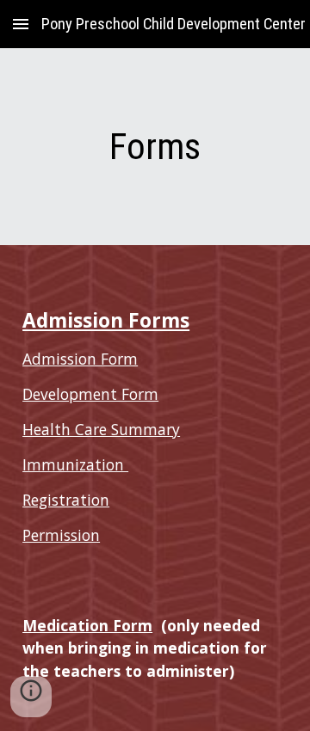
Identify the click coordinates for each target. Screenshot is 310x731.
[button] (20, 23)
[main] (155, 146)
